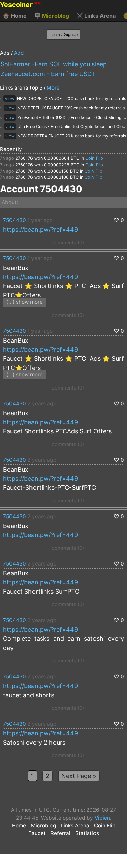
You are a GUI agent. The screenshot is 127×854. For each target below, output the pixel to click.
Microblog (51, 15)
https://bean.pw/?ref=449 (40, 229)
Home (15, 15)
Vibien (102, 817)
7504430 (14, 220)
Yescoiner (20, 5)
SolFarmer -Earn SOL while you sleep (54, 64)
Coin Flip (94, 158)
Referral (60, 833)
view (9, 98)
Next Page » (78, 775)
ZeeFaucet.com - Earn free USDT (48, 73)
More (53, 87)
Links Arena (96, 15)
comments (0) (68, 242)
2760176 (24, 158)
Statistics (87, 833)
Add (19, 53)
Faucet (37, 833)
